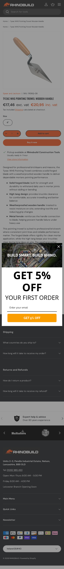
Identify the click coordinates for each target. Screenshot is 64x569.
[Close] (58, 246)
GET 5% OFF (32, 318)
